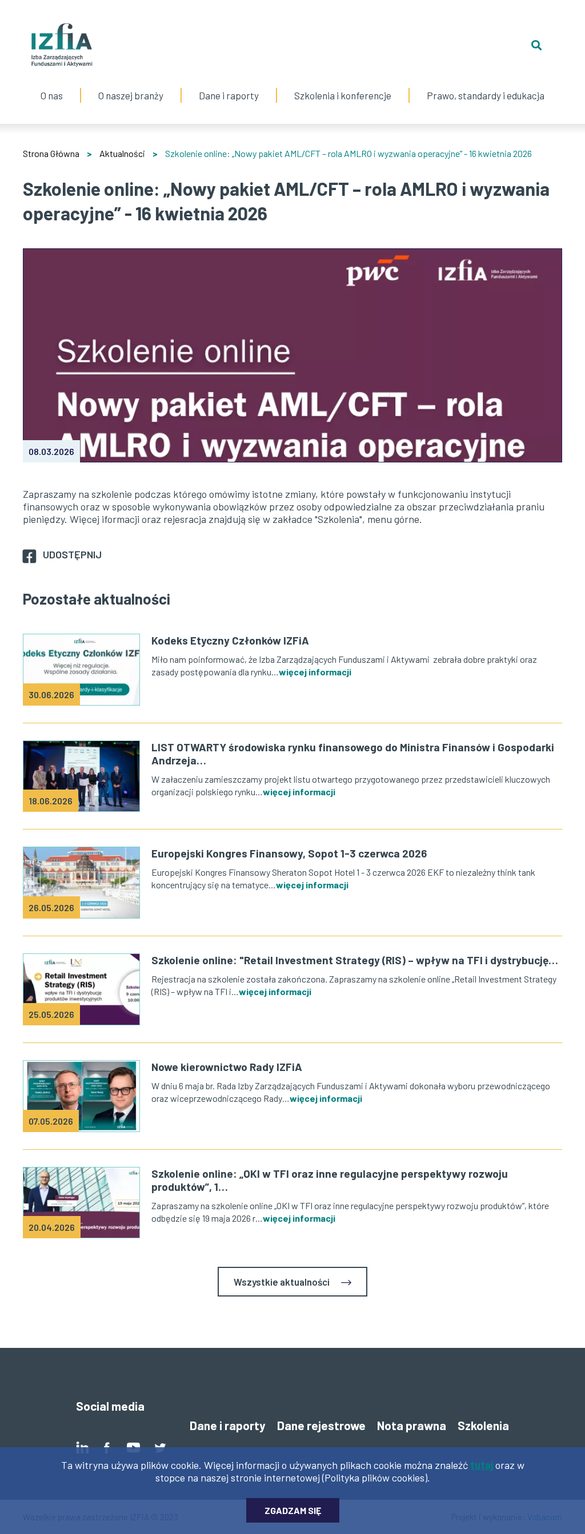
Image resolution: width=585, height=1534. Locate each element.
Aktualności (122, 153)
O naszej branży (130, 84)
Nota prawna (411, 1425)
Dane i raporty (229, 95)
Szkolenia (483, 1425)
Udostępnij (72, 554)
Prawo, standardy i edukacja (485, 84)
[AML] (292, 355)
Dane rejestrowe (321, 1425)
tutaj (481, 1465)
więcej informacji (315, 671)
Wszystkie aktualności (282, 1281)
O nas (52, 84)
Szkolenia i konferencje (342, 84)
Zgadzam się (293, 1510)
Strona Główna (51, 153)
